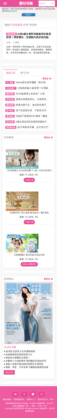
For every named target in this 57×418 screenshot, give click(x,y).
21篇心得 (29, 180)
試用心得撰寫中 (29, 264)
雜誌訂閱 (9, 372)
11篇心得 (29, 222)
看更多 (45, 79)
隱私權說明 (13, 11)
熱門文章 (24, 72)
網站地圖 (7, 399)
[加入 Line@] (32, 394)
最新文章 (10, 72)
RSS (52, 399)
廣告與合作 (42, 399)
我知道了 (28, 15)
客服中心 (30, 399)
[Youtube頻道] (15, 394)
